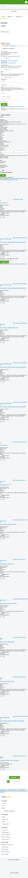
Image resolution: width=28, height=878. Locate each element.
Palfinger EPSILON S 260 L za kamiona (9, 760)
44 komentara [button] (12, 45)
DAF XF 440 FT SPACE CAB (7, 641)
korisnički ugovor (22, 263)
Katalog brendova (5, 839)
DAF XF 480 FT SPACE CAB (7, 681)
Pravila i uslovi (5, 830)
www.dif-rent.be (4, 61)
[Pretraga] (26, 6)
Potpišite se (4, 262)
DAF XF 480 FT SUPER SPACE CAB (9, 327)
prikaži (2, 170)
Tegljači (1, 790)
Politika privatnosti (5, 832)
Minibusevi (5, 790)
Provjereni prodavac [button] (5, 31)
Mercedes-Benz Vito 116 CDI (7, 563)
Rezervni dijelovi (23, 790)
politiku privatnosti (15, 106)
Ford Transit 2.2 (4, 445)
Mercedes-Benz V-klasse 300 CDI (8, 603)
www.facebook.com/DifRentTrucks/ (8, 62)
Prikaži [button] (10, 56)
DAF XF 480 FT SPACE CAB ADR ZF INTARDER (12, 721)
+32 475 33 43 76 (15, 67)
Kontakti (3, 808)
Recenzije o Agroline (6, 836)
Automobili (2, 792)
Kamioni (18, 790)
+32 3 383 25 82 (14, 60)
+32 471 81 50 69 (15, 56)
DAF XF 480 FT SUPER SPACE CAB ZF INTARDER (12, 242)
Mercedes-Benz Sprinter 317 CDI (8, 524)
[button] (26, 2)
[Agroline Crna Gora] (8, 2)
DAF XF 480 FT (4, 202)
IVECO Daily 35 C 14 (5, 484)
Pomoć (3, 805)
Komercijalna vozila (12, 790)
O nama (3, 803)
